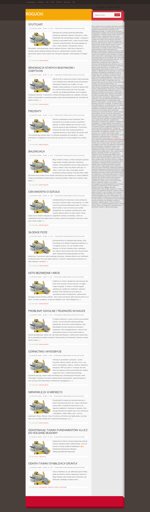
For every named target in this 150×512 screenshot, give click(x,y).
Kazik (52, 2)
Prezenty (34, 111)
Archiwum (41, 2)
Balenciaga (36, 151)
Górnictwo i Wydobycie (44, 352)
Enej (47, 2)
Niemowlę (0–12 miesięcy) (45, 392)
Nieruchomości (44, 60)
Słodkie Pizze (37, 232)
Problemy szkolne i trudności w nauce (56, 311)
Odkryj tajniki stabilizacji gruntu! (52, 464)
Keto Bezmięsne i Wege (44, 273)
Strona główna (31, 2)
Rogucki (34, 14)
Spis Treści (67, 2)
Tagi (73, 2)
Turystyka (42, 456)
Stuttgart (35, 25)
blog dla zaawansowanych (116, 139)
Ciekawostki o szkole (44, 192)
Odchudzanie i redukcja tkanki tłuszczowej (53, 487)
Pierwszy (59, 2)
